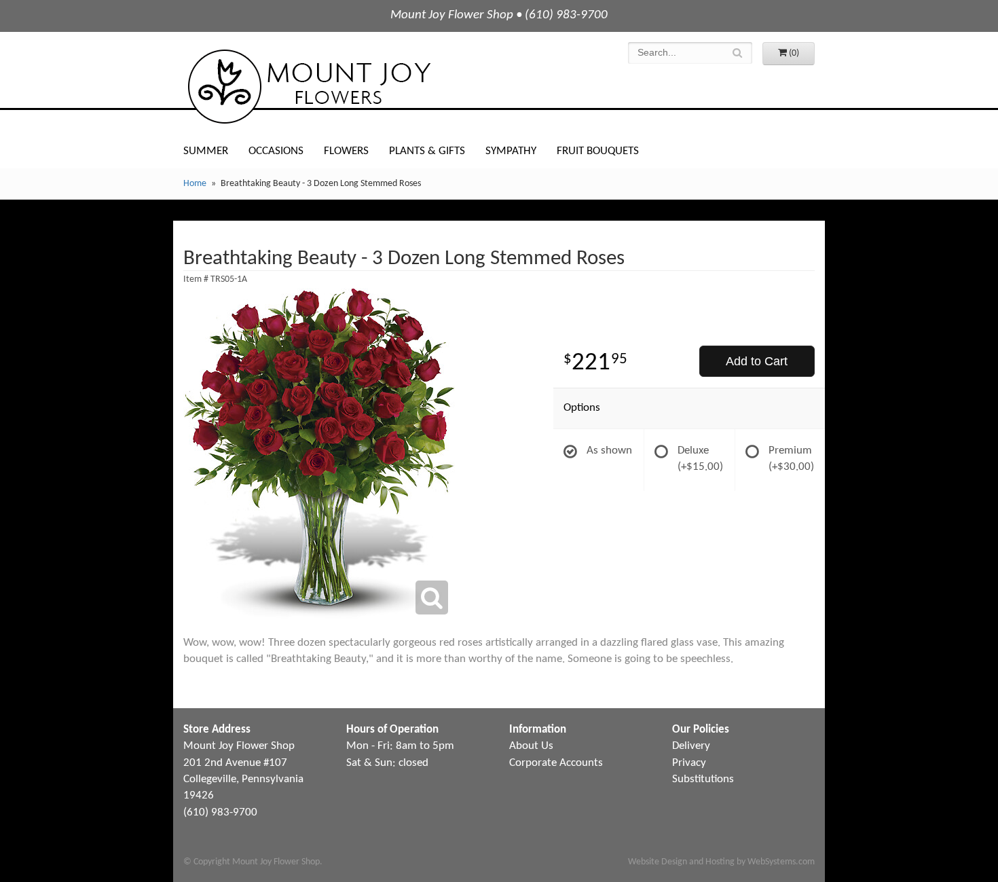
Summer (205, 151)
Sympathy (510, 151)
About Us (531, 746)
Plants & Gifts (427, 151)
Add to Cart (757, 361)
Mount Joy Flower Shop (308, 86)
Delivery (691, 746)
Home (194, 183)
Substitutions (703, 779)
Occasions (275, 151)
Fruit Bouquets (598, 151)
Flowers (346, 151)
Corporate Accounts (556, 763)
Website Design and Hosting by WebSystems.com (721, 862)
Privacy (689, 763)
